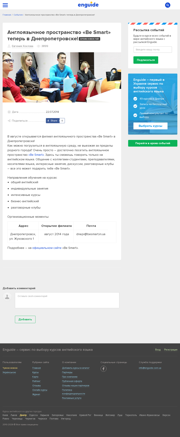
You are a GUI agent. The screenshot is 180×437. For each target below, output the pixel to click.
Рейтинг (36, 381)
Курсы (35, 372)
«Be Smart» (36, 155)
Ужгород (65, 418)
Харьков (44, 415)
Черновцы (17, 418)
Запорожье (58, 415)
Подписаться (146, 60)
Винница (98, 415)
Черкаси (42, 418)
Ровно (6, 418)
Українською (9, 372)
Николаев (71, 415)
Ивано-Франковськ (149, 415)
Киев (5, 415)
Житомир (110, 415)
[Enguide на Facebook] (104, 369)
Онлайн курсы (39, 390)
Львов (14, 415)
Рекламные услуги (71, 398)
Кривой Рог (85, 415)
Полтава (54, 418)
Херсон (166, 415)
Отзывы (36, 385)
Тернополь (131, 415)
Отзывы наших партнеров (75, 385)
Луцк (120, 415)
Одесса (33, 415)
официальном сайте (47, 248)
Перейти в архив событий (152, 143)
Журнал (36, 394)
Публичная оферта (72, 381)
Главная (36, 368)
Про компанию (70, 376)
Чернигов (30, 418)
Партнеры (67, 372)
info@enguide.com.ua (150, 368)
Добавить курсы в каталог (76, 368)
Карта (35, 376)
